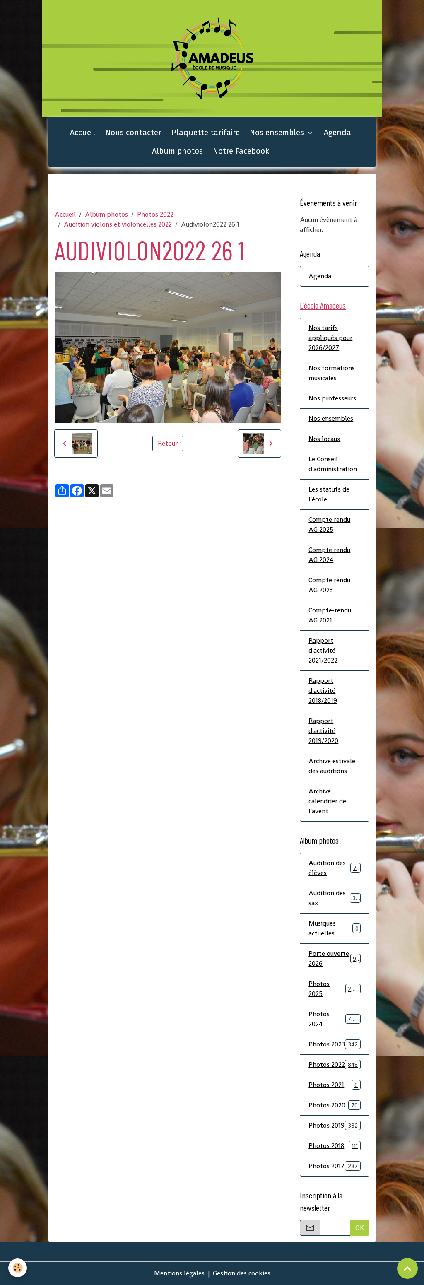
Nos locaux (324, 438)
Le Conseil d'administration (332, 464)
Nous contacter (133, 132)
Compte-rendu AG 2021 (329, 615)
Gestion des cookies (241, 1273)
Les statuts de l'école (328, 494)
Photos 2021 (333, 1084)
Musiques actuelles (333, 928)
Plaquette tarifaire (205, 132)
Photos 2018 (333, 1145)
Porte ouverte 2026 (333, 958)
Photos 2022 (155, 214)
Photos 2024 (333, 1019)
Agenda (337, 132)
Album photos (177, 151)
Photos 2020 (333, 1105)
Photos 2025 (333, 988)
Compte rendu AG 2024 (329, 554)
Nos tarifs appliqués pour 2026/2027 (330, 337)
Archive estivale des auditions (331, 766)
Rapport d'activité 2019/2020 (323, 730)
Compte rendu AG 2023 (329, 585)
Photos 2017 (333, 1166)
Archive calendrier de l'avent (327, 801)
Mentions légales (179, 1273)
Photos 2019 (333, 1125)
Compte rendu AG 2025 (329, 524)
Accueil (82, 132)
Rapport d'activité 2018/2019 (322, 690)
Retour (168, 443)
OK (359, 1227)
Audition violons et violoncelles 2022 (118, 224)
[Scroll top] (407, 1268)
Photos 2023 (333, 1044)
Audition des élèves (333, 867)
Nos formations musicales (331, 373)
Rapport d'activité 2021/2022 (322, 650)
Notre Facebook (241, 151)
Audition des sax (333, 898)
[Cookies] (17, 1267)
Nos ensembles (278, 132)
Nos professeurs (332, 398)
